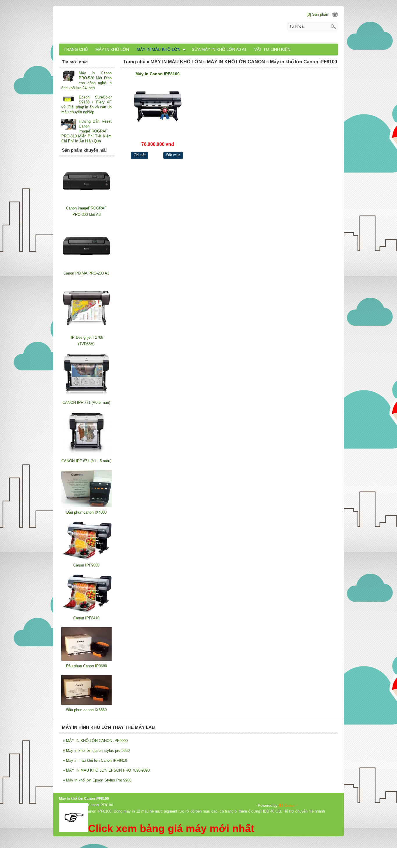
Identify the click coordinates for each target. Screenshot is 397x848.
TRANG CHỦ (76, 49)
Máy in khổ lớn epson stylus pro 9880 (96, 750)
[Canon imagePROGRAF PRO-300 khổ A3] (86, 202)
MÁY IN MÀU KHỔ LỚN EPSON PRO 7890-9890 (106, 770)
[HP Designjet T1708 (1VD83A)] (86, 331)
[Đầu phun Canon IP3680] (86, 659)
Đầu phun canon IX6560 (86, 710)
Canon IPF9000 (86, 565)
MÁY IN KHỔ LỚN (112, 49)
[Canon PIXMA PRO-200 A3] (86, 267)
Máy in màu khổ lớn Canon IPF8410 (95, 760)
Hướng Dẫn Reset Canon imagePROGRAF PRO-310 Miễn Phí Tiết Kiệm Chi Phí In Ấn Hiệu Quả (86, 131)
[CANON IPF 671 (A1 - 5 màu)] (86, 454)
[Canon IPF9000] (86, 559)
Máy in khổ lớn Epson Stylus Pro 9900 (97, 780)
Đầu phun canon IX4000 (86, 512)
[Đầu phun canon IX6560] (86, 703)
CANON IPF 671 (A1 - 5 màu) (86, 461)
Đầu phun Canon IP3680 (86, 666)
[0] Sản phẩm (318, 14)
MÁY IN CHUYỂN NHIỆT (87, 61)
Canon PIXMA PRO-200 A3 (86, 273)
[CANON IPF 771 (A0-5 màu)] (86, 396)
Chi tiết (140, 155)
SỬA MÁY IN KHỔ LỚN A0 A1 (219, 49)
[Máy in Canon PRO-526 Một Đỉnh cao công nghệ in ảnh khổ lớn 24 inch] (68, 77)
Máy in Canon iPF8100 (157, 73)
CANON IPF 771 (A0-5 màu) (86, 402)
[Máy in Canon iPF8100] (157, 106)
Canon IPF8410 (86, 618)
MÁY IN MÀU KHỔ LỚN (158, 49)
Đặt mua (173, 155)
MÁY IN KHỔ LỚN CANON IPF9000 (95, 740)
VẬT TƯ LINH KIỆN (272, 49)
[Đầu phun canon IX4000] (86, 506)
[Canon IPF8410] (86, 611)
